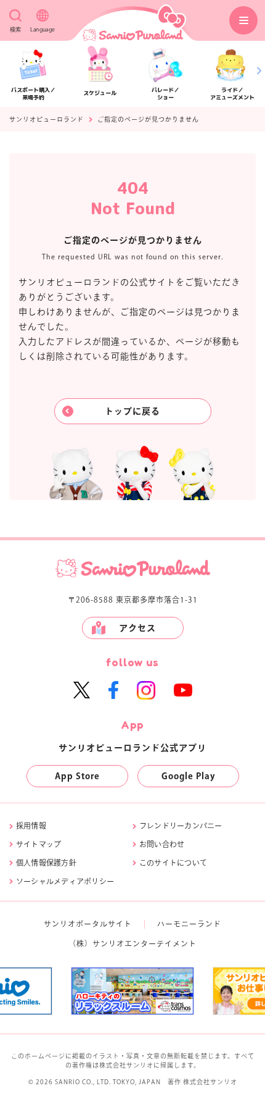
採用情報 (31, 825)
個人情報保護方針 (46, 862)
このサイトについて (173, 862)
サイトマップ (38, 844)
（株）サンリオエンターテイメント (132, 943)
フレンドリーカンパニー (180, 825)
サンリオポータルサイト (88, 923)
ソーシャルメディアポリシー (65, 881)
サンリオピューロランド (46, 119)
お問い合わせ (161, 844)
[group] (132, 991)
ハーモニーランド (189, 923)
